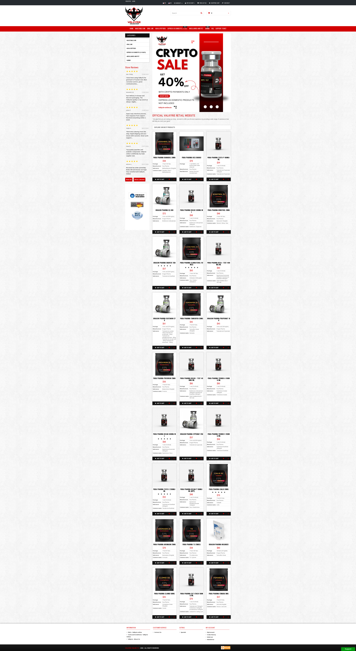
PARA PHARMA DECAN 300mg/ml (164, 435)
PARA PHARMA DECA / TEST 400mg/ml (218, 263)
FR (165, 3)
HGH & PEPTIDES (160, 28)
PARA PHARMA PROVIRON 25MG (164, 378)
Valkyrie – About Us (134, 639)
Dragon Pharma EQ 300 (164, 210)
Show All (129, 179)
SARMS (207, 28)
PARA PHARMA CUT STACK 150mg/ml (191, 594)
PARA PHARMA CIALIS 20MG (219, 489)
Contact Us (157, 632)
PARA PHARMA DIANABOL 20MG (164, 157)
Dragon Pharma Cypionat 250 (191, 434)
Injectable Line (140, 28)
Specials (183, 632)
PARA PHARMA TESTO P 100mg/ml (218, 158)
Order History (211, 635)
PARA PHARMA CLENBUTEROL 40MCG (191, 263)
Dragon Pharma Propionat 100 (218, 319)
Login (133, 1)
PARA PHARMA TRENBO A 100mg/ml (219, 379)
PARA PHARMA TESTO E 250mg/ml (164, 490)
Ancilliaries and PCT (196, 28)
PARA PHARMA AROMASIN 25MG (164, 544)
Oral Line (150, 28)
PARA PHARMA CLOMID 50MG (164, 593)
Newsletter (210, 639)
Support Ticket (221, 28)
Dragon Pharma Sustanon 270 (164, 319)
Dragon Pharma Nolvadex (218, 544)
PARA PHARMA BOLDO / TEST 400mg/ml (191, 379)
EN (171, 3)
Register (128, 1)
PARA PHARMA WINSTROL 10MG (219, 210)
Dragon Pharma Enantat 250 (164, 262)
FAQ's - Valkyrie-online (135, 632)
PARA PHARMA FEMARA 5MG (219, 593)
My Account (211, 632)
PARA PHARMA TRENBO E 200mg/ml (219, 435)
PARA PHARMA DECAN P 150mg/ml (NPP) (191, 490)
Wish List (210, 637)
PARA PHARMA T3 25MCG (192, 544)
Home (131, 28)
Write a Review (140, 179)
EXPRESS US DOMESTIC (177, 28)
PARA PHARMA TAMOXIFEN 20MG (191, 318)
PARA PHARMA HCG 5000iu (191, 157)
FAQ (212, 28)
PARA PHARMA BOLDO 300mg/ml (191, 211)
